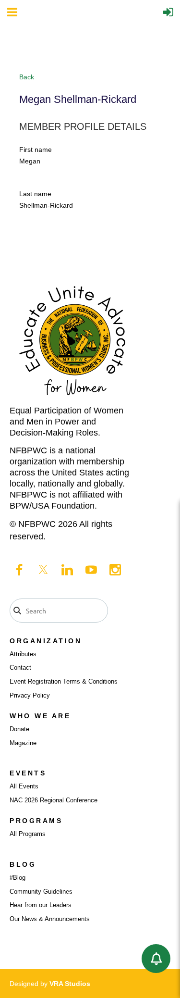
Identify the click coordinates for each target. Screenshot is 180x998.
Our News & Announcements (50, 919)
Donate (19, 729)
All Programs (28, 833)
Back (26, 77)
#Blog (17, 877)
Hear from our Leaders (41, 905)
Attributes (23, 654)
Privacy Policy (30, 695)
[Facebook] (19, 570)
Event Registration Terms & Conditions (64, 681)
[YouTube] (91, 570)
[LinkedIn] (67, 570)
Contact (20, 667)
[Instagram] (115, 570)
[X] (43, 570)
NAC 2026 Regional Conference (53, 800)
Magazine (23, 743)
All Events (24, 786)
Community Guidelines (41, 891)
